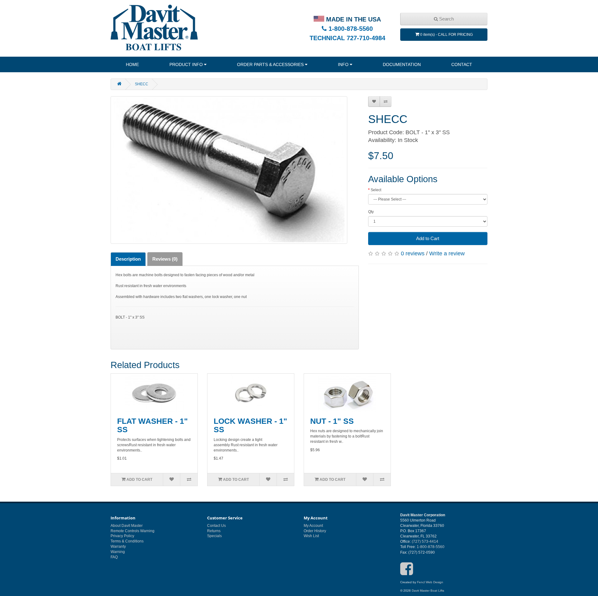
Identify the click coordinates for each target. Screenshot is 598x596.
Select (376, 190)
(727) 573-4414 (425, 541)
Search (446, 18)
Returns (214, 531)
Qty (371, 212)
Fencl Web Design (430, 582)
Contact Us (216, 525)
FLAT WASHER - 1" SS (152, 425)
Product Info (186, 64)
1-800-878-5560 (350, 28)
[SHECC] (229, 170)
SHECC (141, 84)
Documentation (402, 64)
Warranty (118, 546)
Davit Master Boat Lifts (428, 590)
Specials (214, 536)
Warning (118, 552)
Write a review (447, 253)
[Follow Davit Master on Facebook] (406, 573)
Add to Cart (427, 238)
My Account (313, 525)
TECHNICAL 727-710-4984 (347, 38)
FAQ (114, 557)
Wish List (311, 536)
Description (128, 259)
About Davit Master (127, 525)
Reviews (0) (165, 259)
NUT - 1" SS (332, 421)
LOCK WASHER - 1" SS (250, 425)
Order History (315, 531)
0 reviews (413, 253)
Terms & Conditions (127, 541)
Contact (461, 64)
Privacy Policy (122, 536)
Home (132, 64)
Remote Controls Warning (132, 531)
